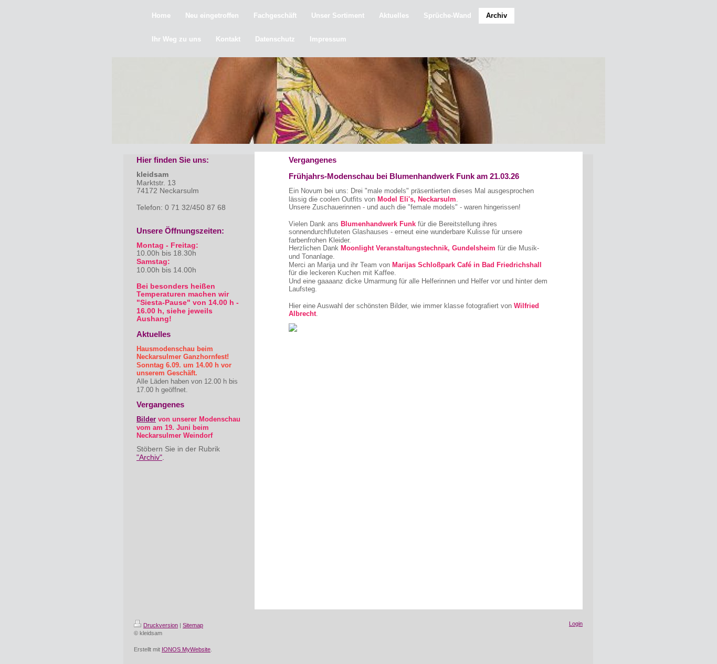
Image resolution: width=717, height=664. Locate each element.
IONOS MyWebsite (186, 649)
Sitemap (193, 625)
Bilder (146, 419)
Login (576, 623)
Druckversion (160, 625)
